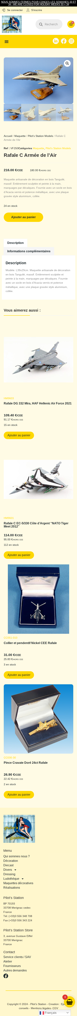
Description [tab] (15, 242)
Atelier (7, 961)
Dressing (9, 874)
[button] (7, 41)
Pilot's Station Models (40, 135)
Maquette (20, 135)
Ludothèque (11, 878)
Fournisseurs (12, 966)
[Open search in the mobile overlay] (49, 24)
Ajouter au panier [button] (18, 435)
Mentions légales (41, 1008)
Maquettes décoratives (18, 883)
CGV (55, 1008)
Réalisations (11, 887)
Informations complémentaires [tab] (28, 251)
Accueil (8, 135)
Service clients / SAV (17, 957)
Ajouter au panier (23, 217)
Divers (7, 869)
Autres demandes (15, 970)
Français (50, 1012)
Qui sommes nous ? (16, 856)
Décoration (10, 860)
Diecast (8, 865)
